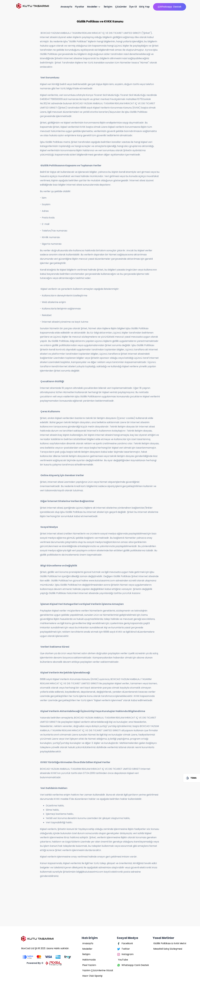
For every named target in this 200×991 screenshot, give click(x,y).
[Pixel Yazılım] (46, 957)
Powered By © (35, 963)
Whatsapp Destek (170, 6)
